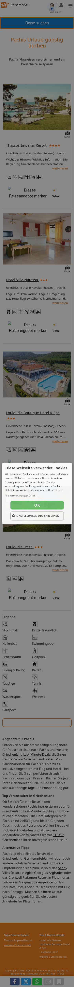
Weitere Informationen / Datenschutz (41, 490)
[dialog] (37, 493)
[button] (37, 495)
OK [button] (37, 505)
